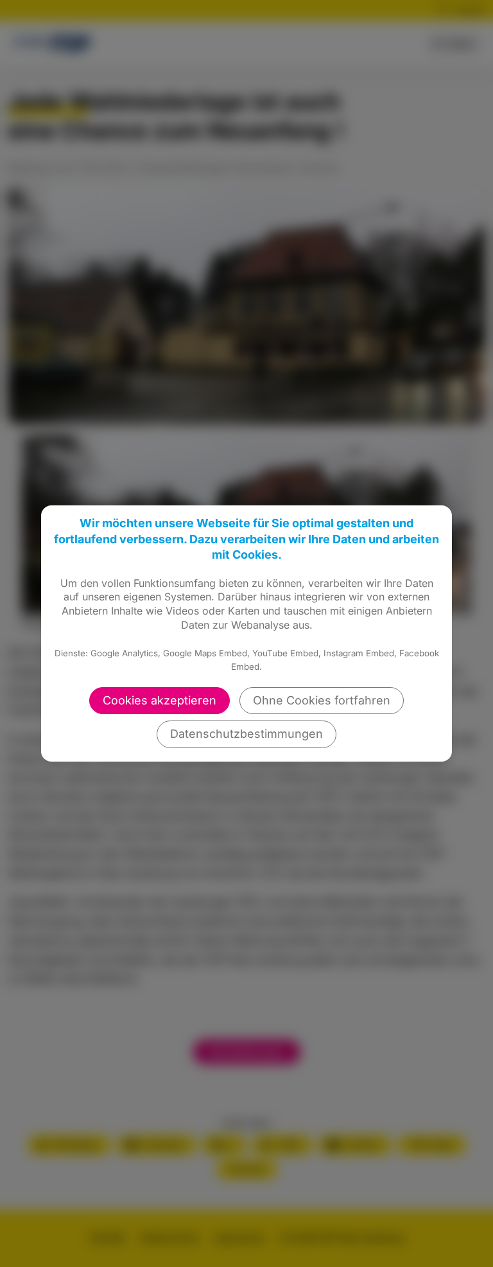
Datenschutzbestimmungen (246, 733)
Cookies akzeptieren (159, 700)
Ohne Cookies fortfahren (321, 700)
